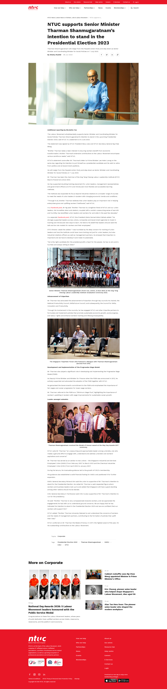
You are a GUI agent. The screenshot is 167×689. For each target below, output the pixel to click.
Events (78, 655)
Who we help (81, 643)
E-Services (116, 2)
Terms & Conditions (34, 678)
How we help (81, 638)
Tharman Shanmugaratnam (91, 542)
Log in (137, 2)
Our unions (77, 2)
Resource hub (88, 2)
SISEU (107, 542)
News (78, 651)
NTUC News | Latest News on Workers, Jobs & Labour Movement (67, 17)
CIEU (59, 545)
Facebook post (56, 208)
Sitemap (77, 678)
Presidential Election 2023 (67, 542)
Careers (108, 2)
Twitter (107, 55)
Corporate (61, 536)
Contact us (126, 2)
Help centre (99, 2)
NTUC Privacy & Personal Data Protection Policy (57, 678)
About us (68, 2)
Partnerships (80, 647)
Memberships (81, 660)
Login (106, 668)
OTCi (67, 545)
